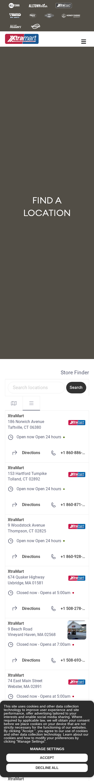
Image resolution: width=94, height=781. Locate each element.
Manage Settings (47, 749)
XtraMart (16, 415)
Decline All (47, 768)
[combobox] (36, 387)
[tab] (14, 403)
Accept (47, 758)
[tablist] (22, 403)
